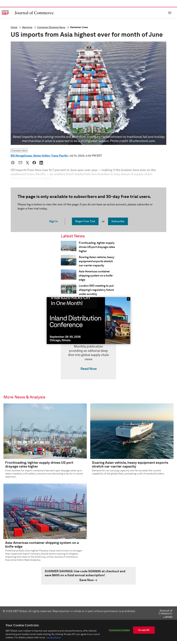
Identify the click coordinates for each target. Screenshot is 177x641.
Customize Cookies (119, 630)
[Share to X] (27, 162)
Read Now (89, 369)
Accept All (143, 630)
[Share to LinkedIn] (41, 162)
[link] (88, 353)
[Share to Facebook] (34, 162)
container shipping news (51, 27)
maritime (27, 27)
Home (14, 27)
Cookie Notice (53, 637)
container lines (79, 27)
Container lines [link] (19, 150)
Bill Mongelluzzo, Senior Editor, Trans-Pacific (39, 155)
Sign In (53, 221)
